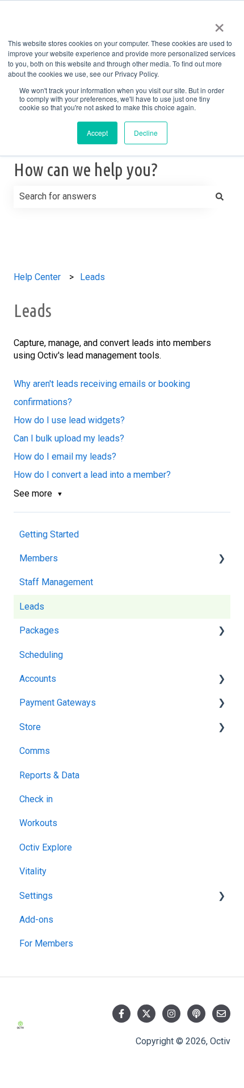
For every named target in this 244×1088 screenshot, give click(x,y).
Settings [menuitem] (36, 895)
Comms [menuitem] (34, 750)
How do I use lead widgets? (69, 420)
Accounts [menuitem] (37, 678)
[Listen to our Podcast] (196, 1013)
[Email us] (221, 1013)
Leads (92, 277)
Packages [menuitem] (39, 630)
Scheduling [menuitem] (41, 654)
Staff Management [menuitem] (56, 582)
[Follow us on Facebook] (121, 1013)
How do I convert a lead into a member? (92, 474)
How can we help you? (86, 169)
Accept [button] (97, 132)
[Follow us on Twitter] (146, 1013)
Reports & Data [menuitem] (49, 775)
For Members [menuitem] (46, 943)
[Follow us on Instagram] (171, 1013)
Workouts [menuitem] (38, 823)
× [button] (219, 24)
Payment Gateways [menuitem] (57, 702)
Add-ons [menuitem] (36, 919)
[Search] (219, 196)
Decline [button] (146, 132)
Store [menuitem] (30, 727)
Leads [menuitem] (31, 606)
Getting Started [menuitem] (49, 534)
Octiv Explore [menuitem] (45, 847)
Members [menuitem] (38, 558)
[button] (221, 559)
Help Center (37, 277)
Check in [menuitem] (36, 799)
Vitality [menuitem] (33, 871)
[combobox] (111, 196)
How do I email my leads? (65, 456)
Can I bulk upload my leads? (69, 438)
